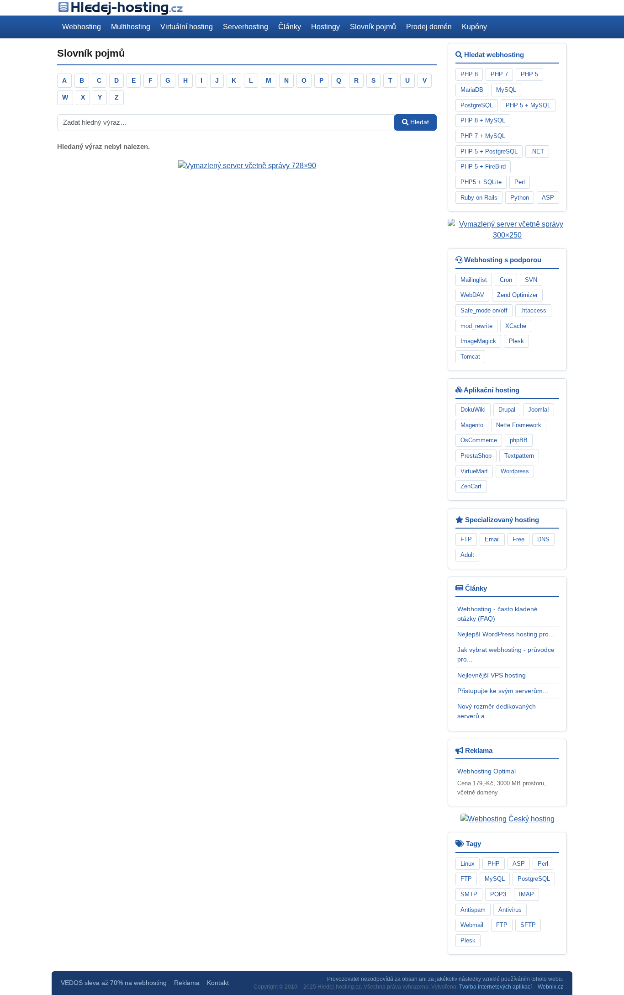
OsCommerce (478, 440)
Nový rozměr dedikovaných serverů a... (496, 711)
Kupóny (474, 27)
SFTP (528, 924)
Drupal (506, 409)
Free (518, 539)
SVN (531, 279)
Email (492, 539)
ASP (548, 197)
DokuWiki (473, 409)
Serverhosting (245, 27)
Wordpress (515, 471)
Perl (519, 182)
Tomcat (470, 356)
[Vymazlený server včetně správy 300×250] (507, 229)
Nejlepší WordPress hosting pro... (505, 634)
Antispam (473, 909)
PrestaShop (476, 455)
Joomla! (538, 409)
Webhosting (81, 27)
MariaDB (471, 89)
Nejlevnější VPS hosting (491, 675)
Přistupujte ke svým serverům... (502, 690)
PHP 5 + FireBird (483, 166)
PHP (493, 863)
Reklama (187, 982)
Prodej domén (429, 27)
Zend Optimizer (517, 294)
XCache (515, 326)
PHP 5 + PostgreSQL (489, 151)
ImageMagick (478, 341)
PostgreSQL (476, 105)
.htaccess (533, 310)
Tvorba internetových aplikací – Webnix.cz (511, 987)
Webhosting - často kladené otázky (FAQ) (497, 613)
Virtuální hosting (186, 27)
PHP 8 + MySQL (482, 120)
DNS (543, 539)
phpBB (519, 440)
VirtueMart (474, 471)
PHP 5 (529, 74)
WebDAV (472, 294)
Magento (471, 425)
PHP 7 (499, 74)
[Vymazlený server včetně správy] (247, 165)
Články (289, 27)
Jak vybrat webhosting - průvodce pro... (506, 654)
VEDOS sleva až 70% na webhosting (114, 982)
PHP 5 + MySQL (528, 105)
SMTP (468, 894)
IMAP (526, 894)
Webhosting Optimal (486, 771)
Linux (467, 863)
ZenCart (470, 486)
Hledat (418, 122)
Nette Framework (518, 425)
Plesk (516, 341)
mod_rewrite (476, 326)
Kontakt (218, 982)
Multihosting (130, 27)
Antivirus (510, 909)
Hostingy (325, 27)
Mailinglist (473, 279)
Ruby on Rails (478, 197)
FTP (466, 539)
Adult (467, 554)
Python (519, 197)
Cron (506, 279)
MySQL (506, 89)
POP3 (498, 894)
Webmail (471, 924)
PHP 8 (469, 74)
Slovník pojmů (373, 27)
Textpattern (519, 455)
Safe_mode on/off (484, 310)
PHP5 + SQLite (481, 182)
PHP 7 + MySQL (482, 135)
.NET (537, 151)
